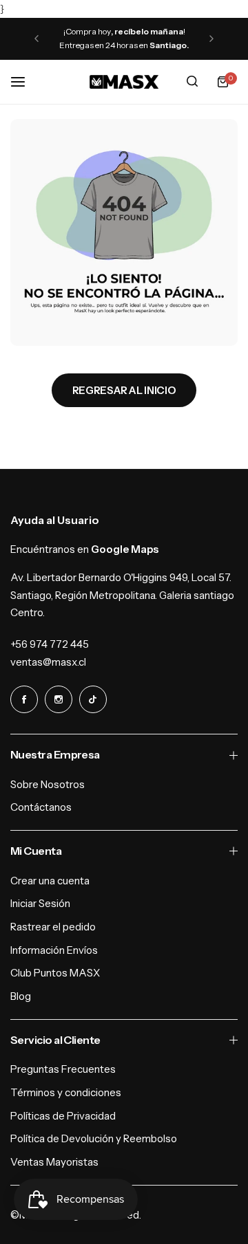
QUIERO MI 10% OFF (186, 649)
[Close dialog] (241, 548)
